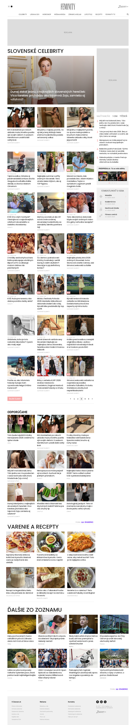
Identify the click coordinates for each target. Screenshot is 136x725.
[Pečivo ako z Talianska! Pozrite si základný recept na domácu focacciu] (51, 577)
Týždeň (123, 116)
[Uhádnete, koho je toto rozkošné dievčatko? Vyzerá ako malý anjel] (21, 325)
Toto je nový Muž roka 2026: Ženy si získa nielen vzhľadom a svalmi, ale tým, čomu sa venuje (113, 133)
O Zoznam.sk (16, 702)
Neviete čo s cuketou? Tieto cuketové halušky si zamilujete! (81, 591)
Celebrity (23, 14)
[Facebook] (97, 702)
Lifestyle (88, 14)
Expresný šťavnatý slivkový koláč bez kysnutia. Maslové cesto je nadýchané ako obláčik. (18, 559)
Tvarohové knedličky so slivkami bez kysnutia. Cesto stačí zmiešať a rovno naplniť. (50, 557)
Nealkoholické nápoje (13, 595)
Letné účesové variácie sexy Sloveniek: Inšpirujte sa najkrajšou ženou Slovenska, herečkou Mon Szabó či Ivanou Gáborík (50, 344)
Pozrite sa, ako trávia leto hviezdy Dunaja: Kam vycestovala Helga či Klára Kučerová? (19, 384)
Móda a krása (59, 14)
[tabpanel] (113, 141)
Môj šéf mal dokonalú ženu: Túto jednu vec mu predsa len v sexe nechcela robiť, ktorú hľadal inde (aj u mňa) (113, 124)
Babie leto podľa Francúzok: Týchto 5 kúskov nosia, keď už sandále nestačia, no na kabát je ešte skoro (113, 151)
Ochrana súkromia (17, 709)
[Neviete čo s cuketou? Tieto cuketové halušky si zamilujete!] (81, 577)
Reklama (43, 702)
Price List (42, 717)
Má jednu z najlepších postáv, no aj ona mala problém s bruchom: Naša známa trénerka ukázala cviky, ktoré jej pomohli (80, 135)
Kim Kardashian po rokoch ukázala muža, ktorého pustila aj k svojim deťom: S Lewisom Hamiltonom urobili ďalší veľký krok (20, 135)
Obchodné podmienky (46, 711)
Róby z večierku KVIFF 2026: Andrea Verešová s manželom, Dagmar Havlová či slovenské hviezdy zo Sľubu (50, 384)
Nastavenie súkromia (18, 711)
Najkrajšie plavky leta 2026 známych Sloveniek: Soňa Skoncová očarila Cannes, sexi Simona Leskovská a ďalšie (80, 261)
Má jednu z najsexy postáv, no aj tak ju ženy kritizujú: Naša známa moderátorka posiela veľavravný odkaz (50, 134)
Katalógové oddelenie (74, 711)
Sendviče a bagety (42, 598)
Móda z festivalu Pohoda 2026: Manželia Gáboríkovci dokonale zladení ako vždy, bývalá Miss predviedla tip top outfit (50, 303)
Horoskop (46, 14)
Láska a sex (34, 14)
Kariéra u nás (15, 714)
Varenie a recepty (33, 527)
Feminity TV (110, 14)
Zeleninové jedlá (72, 595)
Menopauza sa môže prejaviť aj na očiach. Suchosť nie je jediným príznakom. (113, 142)
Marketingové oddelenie (75, 714)
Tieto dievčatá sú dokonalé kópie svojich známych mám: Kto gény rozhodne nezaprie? (80, 219)
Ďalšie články (15, 399)
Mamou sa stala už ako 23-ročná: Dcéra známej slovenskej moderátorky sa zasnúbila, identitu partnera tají (49, 222)
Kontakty (71, 702)
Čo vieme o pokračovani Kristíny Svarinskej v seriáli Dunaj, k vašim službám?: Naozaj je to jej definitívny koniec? (48, 262)
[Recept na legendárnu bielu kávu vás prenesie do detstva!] (20, 577)
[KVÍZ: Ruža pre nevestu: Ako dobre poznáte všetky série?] (21, 284)
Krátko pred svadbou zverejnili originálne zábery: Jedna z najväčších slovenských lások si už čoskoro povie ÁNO (80, 343)
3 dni (115, 116)
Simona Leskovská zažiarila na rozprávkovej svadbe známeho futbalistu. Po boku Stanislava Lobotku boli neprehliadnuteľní (80, 385)
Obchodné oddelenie (74, 709)
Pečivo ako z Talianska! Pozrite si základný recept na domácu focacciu (50, 593)
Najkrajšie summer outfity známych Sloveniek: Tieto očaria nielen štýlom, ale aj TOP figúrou (49, 180)
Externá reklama (44, 709)
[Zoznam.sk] (101, 712)
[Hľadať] (127, 14)
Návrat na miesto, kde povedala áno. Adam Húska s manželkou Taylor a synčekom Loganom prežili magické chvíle (80, 181)
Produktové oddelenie (74, 706)
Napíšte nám (15, 717)
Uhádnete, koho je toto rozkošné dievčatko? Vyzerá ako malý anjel (19, 342)
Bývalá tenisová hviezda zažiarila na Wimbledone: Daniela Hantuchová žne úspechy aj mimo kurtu (78, 302)
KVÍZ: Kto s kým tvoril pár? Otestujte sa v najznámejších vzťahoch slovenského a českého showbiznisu (20, 221)
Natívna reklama (44, 719)
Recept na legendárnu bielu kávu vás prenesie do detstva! (19, 591)
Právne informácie (17, 706)
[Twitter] (105, 702)
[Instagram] (101, 702)
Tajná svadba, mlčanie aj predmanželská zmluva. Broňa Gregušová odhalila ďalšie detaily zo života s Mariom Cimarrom (21, 181)
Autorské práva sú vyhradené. (104, 708)
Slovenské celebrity (13, 143)
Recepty (99, 14)
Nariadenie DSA (16, 719)
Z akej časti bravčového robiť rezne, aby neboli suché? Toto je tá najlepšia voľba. (80, 557)
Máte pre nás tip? (73, 717)
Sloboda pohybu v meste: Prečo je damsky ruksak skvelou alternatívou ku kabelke (113, 159)
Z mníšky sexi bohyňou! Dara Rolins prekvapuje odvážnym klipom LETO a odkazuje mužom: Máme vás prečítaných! (20, 262)
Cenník (42, 714)
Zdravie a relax (74, 14)
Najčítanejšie (103, 116)
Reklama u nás (44, 706)
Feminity (10, 227)
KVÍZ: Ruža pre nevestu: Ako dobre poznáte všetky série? (20, 299)
